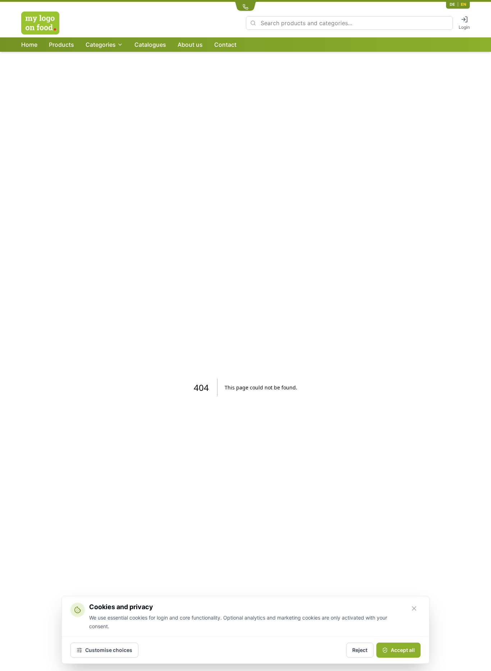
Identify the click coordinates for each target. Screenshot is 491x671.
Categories (101, 44)
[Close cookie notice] (414, 608)
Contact (225, 44)
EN (463, 4)
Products (61, 44)
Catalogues (150, 44)
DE (452, 4)
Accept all (403, 650)
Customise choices (108, 650)
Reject (359, 650)
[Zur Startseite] (56, 23)
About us (190, 44)
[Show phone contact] (245, 6)
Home (29, 44)
